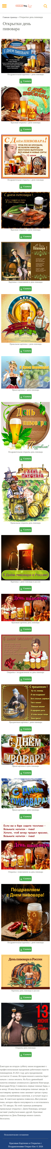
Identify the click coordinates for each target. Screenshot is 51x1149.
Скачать (27, 81)
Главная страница (10, 17)
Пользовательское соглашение (16, 1135)
